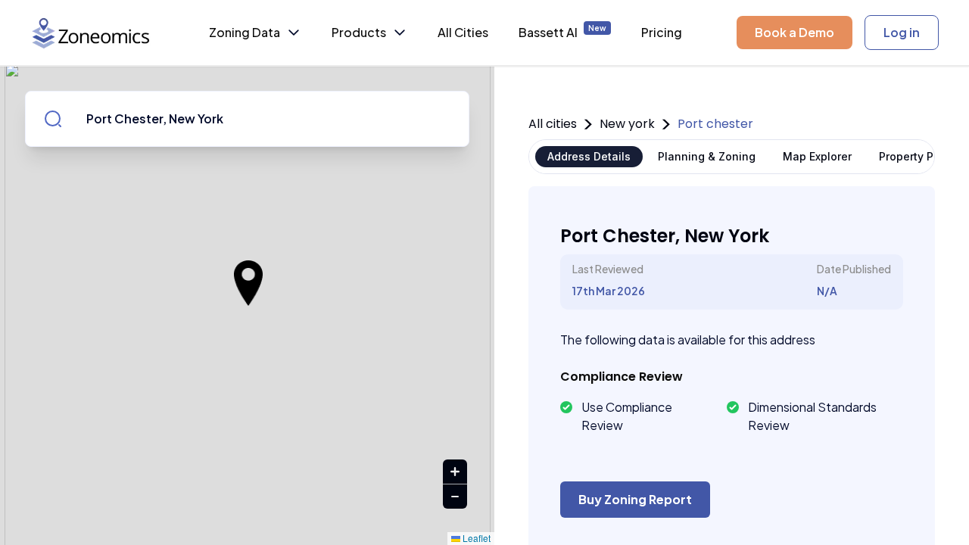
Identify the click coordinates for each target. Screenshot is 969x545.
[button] (248, 283)
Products (359, 32)
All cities (552, 123)
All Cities (463, 32)
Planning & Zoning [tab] (707, 156)
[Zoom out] (455, 496)
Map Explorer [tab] (817, 156)
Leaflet (475, 537)
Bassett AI (562, 31)
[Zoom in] (455, 471)
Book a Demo (794, 32)
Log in (901, 32)
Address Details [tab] (589, 156)
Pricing (661, 32)
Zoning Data (244, 32)
